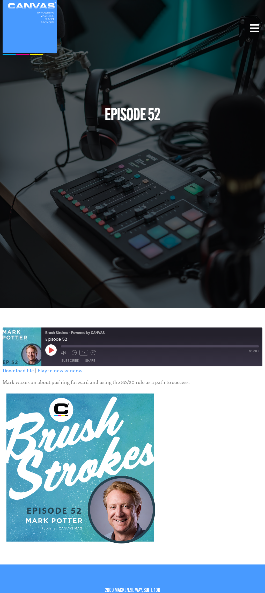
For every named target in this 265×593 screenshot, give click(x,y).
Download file (18, 370)
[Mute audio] (65, 352)
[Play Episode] (51, 350)
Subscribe (70, 360)
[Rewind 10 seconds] (74, 352)
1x (83, 352)
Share (90, 360)
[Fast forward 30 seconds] (95, 352)
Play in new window (60, 370)
